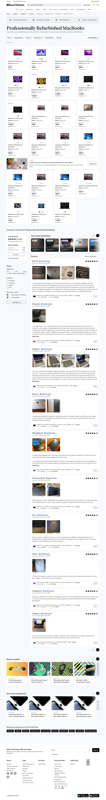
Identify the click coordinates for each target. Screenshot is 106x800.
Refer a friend (41, 764)
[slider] (8, 273)
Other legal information (60, 777)
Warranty (56, 768)
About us (9, 764)
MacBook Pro (58, 14)
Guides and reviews (28, 778)
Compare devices (27, 780)
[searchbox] (55, 5)
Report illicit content (59, 781)
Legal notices (57, 779)
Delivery (25, 771)
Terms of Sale (57, 766)
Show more (35, 336)
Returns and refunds (28, 773)
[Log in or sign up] (93, 5)
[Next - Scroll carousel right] (97, 235)
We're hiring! (10, 770)
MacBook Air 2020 (49, 14)
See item (78, 295)
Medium (72, 764)
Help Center (26, 775)
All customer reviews (28, 782)
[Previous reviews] (93, 649)
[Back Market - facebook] (15, 773)
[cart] (97, 5)
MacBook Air (40, 14)
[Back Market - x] (8, 777)
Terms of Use (57, 764)
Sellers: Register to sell (28, 764)
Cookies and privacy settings (59, 773)
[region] (65, 245)
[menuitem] (29, 9)
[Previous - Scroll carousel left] (93, 235)
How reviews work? (14, 258)
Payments (25, 768)
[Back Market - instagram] (8, 773)
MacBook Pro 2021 (68, 14)
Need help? (86, 5)
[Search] (28, 5)
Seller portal (26, 766)
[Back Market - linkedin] (11, 773)
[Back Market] (15, 5)
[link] (92, 164)
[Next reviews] (97, 649)
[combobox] (10, 37)
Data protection (58, 771)
